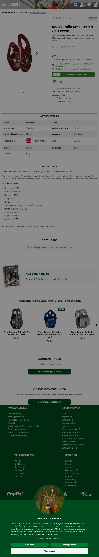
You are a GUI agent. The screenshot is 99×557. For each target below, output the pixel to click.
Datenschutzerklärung (45, 538)
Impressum (57, 538)
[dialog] (49, 278)
